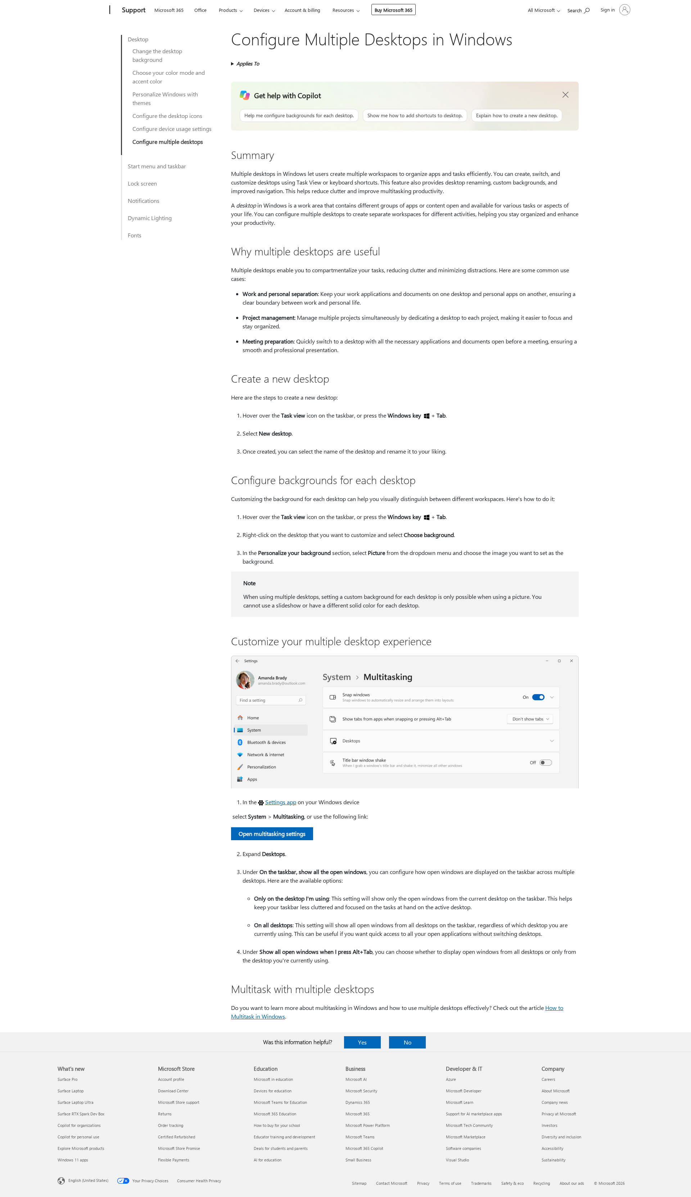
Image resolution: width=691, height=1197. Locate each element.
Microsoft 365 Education (275, 1113)
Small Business (358, 1159)
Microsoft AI (356, 1079)
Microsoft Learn (459, 1102)
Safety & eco (512, 1183)
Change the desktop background (157, 55)
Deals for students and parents (281, 1148)
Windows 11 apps (73, 1159)
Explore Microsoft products (81, 1148)
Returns (165, 1113)
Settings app (280, 802)
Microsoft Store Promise (179, 1148)
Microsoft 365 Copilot (364, 1148)
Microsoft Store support (178, 1102)
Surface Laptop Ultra (76, 1102)
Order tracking (170, 1125)
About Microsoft (556, 1090)
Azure (451, 1079)
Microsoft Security (361, 1090)
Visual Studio (457, 1159)
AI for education (267, 1159)
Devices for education (273, 1090)
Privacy (423, 1183)
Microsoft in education (273, 1079)
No (407, 1042)
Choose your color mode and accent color (168, 77)
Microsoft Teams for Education (280, 1102)
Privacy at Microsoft (559, 1113)
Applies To (247, 63)
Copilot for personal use (78, 1136)
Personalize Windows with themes (165, 98)
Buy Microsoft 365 (393, 10)
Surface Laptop (70, 1090)
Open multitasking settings (272, 833)
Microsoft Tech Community (469, 1125)
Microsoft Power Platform (368, 1125)
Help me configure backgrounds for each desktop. (299, 115)
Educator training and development (284, 1136)
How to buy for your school (277, 1125)
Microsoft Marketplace (465, 1136)
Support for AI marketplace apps (474, 1113)
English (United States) (88, 1180)
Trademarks (481, 1183)
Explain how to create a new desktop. (516, 115)
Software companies (463, 1148)
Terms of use (450, 1183)
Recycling (541, 1183)
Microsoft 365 (169, 10)
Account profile (171, 1079)
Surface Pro (67, 1079)
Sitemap (359, 1183)
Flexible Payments (173, 1159)
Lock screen (142, 183)
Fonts (134, 235)
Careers (548, 1079)
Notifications (143, 200)
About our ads (572, 1183)
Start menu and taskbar (157, 166)
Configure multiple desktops (167, 141)
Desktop (138, 39)
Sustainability (553, 1159)
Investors (549, 1125)
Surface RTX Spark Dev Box (81, 1113)
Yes (362, 1042)
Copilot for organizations (79, 1125)
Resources (343, 10)
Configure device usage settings (172, 128)
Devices (262, 10)
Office (200, 10)
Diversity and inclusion (561, 1136)
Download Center (173, 1090)
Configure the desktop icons (167, 115)
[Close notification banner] (565, 95)
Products (228, 10)
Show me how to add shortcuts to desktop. (414, 115)
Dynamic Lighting (150, 218)
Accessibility (552, 1148)
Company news (555, 1102)
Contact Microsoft (391, 1183)
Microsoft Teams (360, 1136)
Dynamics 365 (358, 1102)
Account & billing (302, 10)
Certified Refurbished (176, 1136)
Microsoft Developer (464, 1090)
